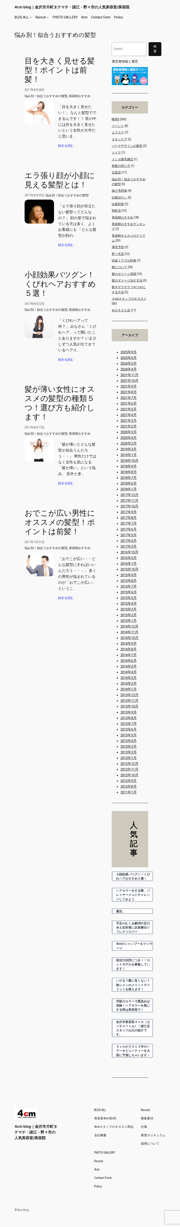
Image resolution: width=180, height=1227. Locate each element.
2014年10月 (130, 638)
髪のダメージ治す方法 (127, 280)
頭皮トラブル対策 (124, 260)
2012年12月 (130, 763)
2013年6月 (129, 729)
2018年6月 (129, 483)
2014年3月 (129, 678)
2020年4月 (129, 438)
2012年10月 (130, 775)
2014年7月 (129, 655)
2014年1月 (129, 689)
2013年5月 (129, 735)
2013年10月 (130, 706)
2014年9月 (129, 643)
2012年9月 (129, 781)
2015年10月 (130, 569)
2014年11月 (130, 632)
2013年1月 (129, 758)
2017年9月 (129, 512)
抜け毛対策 (119, 191)
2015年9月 (129, 575)
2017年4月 (129, 541)
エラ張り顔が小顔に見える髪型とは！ (60, 180)
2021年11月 (130, 375)
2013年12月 (130, 695)
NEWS (115, 119)
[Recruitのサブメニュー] (48, 17)
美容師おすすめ (79, 96)
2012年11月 (130, 769)
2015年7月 (129, 586)
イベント (118, 126)
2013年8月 (129, 718)
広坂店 (116, 172)
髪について (119, 267)
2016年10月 (130, 552)
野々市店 (118, 254)
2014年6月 (129, 660)
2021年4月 (129, 415)
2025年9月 (129, 352)
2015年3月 (129, 609)
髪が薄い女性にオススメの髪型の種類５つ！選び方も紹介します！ (60, 403)
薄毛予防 (118, 247)
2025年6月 (129, 358)
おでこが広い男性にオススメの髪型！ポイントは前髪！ (60, 522)
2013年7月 (129, 723)
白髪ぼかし (119, 197)
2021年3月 (129, 420)
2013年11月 (130, 700)
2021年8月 (129, 392)
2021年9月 (129, 386)
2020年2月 (129, 443)
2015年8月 (129, 580)
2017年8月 (129, 517)
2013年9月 (129, 712)
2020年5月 (129, 432)
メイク (116, 152)
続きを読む (66, 146)
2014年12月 (130, 626)
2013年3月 (129, 746)
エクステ (118, 132)
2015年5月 (129, 598)
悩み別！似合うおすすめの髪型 (46, 96)
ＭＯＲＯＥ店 (121, 310)
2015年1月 (129, 620)
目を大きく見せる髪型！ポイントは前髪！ (60, 70)
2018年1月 (129, 489)
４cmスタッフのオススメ (129, 299)
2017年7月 (129, 523)
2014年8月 (129, 649)
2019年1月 (129, 455)
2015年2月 (129, 615)
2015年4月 (129, 603)
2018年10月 (130, 460)
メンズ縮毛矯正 (122, 159)
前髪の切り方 (121, 166)
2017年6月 (129, 529)
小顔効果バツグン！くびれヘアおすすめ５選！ (60, 284)
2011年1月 (129, 792)
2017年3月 (129, 546)
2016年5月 (129, 558)
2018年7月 (129, 477)
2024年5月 (129, 363)
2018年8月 (129, 472)
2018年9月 (129, 466)
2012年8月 (129, 786)
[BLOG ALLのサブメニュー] (31, 17)
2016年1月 (129, 563)
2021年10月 (130, 380)
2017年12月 (130, 495)
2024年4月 (129, 369)
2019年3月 (129, 449)
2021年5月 (129, 409)
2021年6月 (129, 403)
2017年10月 (130, 506)
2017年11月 (130, 500)
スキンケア (119, 139)
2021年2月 (129, 426)
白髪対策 (118, 204)
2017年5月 (129, 535)
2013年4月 (129, 741)
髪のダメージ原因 (124, 274)
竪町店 (116, 211)
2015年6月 (129, 592)
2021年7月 (129, 398)
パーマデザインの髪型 (127, 146)
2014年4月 (129, 672)
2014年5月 (129, 666)
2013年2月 (129, 752)
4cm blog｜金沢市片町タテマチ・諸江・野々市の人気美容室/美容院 (72, 7)
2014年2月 (129, 683)
